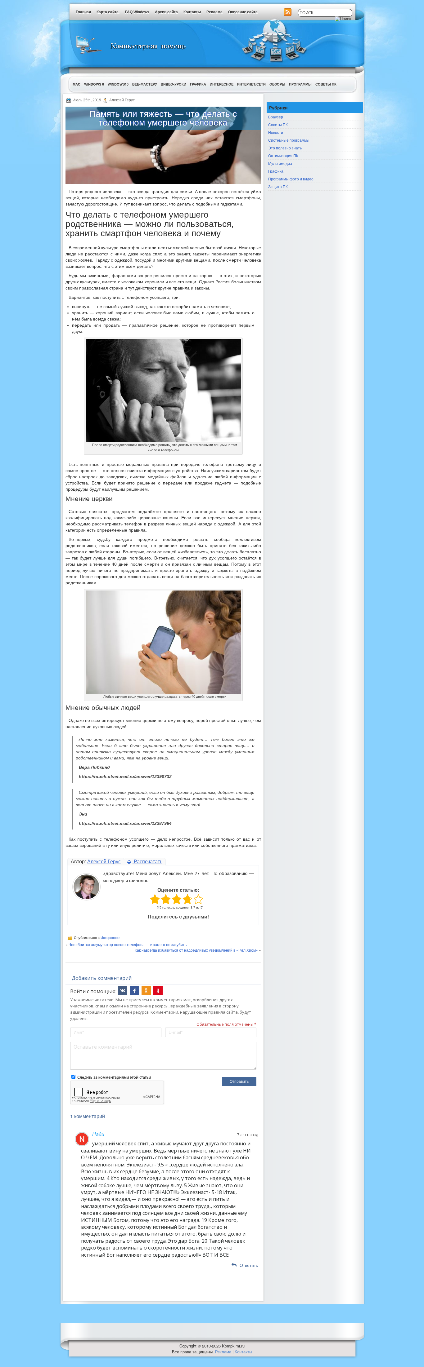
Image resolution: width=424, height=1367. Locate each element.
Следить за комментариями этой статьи (114, 1077)
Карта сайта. (108, 12)
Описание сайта (243, 12)
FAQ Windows (137, 12)
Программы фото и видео (290, 178)
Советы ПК (325, 84)
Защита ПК (278, 186)
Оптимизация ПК (283, 155)
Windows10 (118, 84)
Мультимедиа (280, 163)
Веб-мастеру (144, 84)
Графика (198, 84)
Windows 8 (94, 84)
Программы (300, 84)
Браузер (275, 116)
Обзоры (277, 84)
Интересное (221, 84)
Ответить (249, 1265)
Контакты (192, 12)
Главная (83, 12)
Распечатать (147, 861)
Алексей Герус (104, 861)
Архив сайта (166, 12)
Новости (275, 132)
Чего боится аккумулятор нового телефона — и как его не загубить (128, 944)
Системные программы (288, 140)
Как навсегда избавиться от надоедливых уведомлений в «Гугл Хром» (196, 950)
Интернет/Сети (251, 84)
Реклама (214, 12)
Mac (76, 84)
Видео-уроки (173, 84)
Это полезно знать (285, 147)
